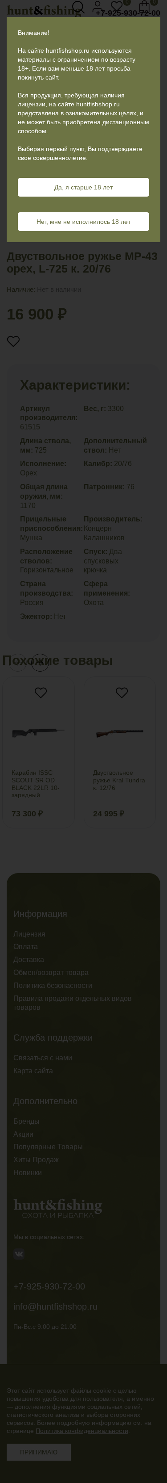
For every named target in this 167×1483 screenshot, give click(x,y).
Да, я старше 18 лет (83, 187)
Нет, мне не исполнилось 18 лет (83, 221)
